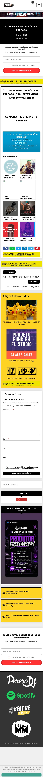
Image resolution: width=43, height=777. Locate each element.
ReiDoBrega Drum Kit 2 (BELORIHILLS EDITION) (21, 604)
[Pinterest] (37, 248)
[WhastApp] (12, 248)
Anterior (10, 272)
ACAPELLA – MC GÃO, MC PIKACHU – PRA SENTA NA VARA (21, 323)
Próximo (33, 282)
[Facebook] (5, 248)
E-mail (6, 448)
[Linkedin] (24, 248)
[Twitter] (18, 248)
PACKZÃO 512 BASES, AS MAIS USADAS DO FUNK (22, 616)
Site (4, 458)
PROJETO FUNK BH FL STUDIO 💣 (21, 361)
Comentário (8, 410)
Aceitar (21, 775)
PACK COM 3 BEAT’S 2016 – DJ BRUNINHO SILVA (21, 277)
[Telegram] (31, 248)
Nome (6, 439)
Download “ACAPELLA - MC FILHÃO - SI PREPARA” (21, 141)
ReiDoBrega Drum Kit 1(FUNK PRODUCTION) (18, 592)
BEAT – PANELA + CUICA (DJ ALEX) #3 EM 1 (23, 287)
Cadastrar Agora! (20, 70)
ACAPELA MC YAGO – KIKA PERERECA (21, 378)
